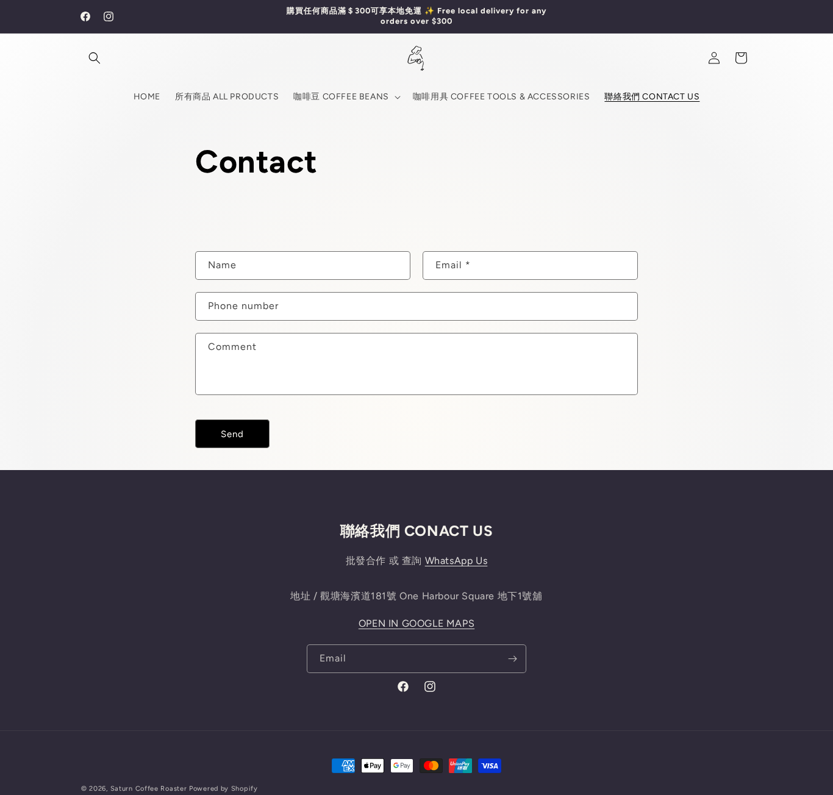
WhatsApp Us (456, 560)
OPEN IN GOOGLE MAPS (416, 623)
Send (232, 434)
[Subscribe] (512, 658)
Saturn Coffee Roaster (148, 789)
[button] (94, 58)
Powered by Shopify (223, 789)
